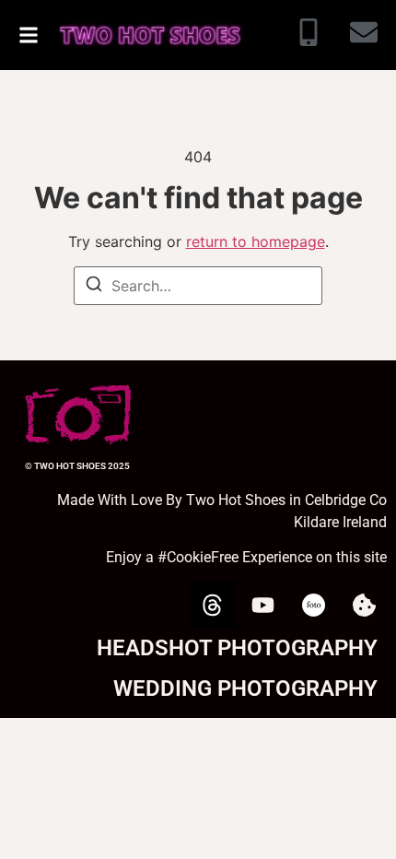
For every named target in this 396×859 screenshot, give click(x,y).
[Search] (94, 286)
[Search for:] (198, 285)
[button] (28, 35)
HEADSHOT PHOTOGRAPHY (237, 648)
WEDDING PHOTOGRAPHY (245, 688)
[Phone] (308, 35)
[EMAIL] (364, 35)
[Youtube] (262, 605)
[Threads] (212, 605)
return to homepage (255, 241)
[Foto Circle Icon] (313, 605)
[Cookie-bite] (364, 605)
